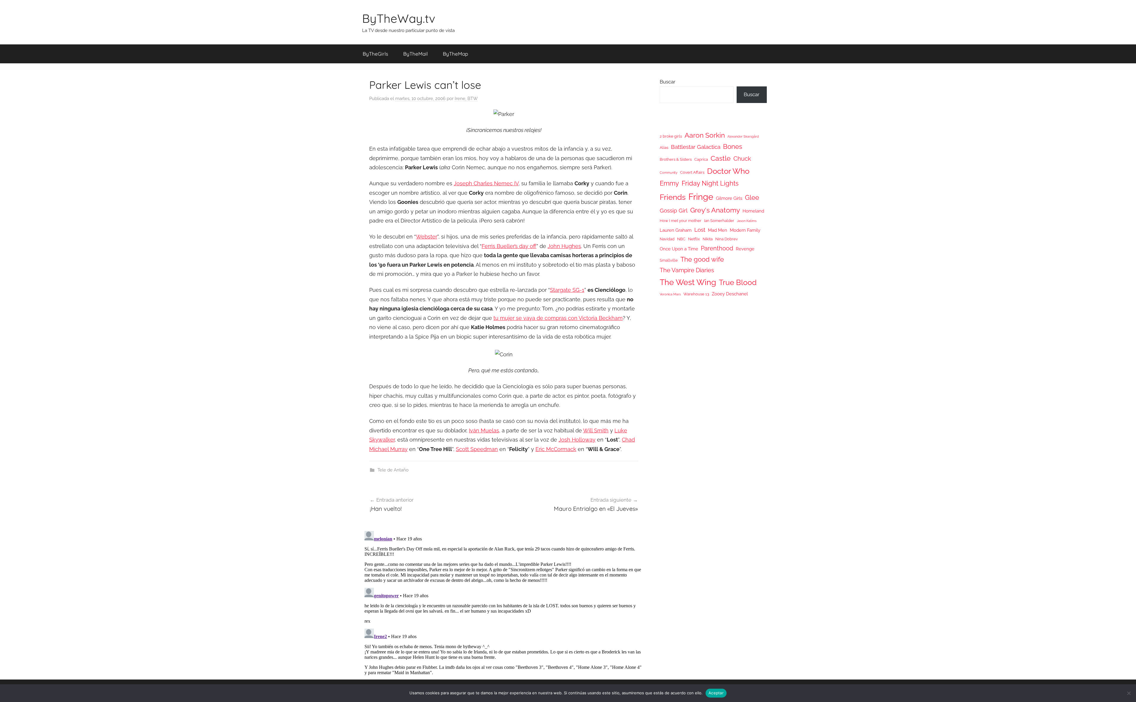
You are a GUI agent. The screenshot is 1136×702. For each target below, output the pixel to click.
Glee (752, 197)
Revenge (745, 249)
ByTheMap (455, 54)
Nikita (708, 239)
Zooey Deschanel (730, 294)
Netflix (694, 239)
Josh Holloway (577, 440)
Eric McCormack (555, 449)
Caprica (701, 159)
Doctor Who (728, 171)
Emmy (669, 183)
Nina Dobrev (726, 239)
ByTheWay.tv (398, 18)
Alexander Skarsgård (743, 136)
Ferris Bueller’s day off (509, 246)
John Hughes (564, 246)
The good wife (702, 259)
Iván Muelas (484, 430)
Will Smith (596, 430)
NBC (681, 239)
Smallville (669, 260)
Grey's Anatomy (715, 210)
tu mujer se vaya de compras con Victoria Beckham (558, 318)
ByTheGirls (375, 54)
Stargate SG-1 (567, 290)
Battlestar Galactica (695, 147)
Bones (732, 146)
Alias (664, 147)
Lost (699, 229)
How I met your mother (680, 220)
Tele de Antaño (393, 470)
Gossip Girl (674, 210)
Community (668, 172)
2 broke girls (671, 136)
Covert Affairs (692, 172)
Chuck (742, 158)
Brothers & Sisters (676, 159)
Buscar (667, 82)
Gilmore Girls (729, 198)
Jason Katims (746, 221)
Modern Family (745, 230)
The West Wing (688, 282)
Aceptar (716, 692)
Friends (673, 197)
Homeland (753, 211)
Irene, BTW (466, 98)
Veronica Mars (670, 294)
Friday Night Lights (710, 183)
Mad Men (717, 230)
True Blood (738, 282)
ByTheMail (415, 54)
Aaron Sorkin (705, 135)
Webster (426, 237)
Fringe (700, 196)
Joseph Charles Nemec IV (486, 183)
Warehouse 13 (696, 294)
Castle (721, 158)
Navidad (667, 239)
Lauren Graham (676, 230)
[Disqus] (504, 603)
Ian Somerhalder (719, 220)
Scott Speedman (477, 449)
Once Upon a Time (679, 249)
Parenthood (717, 248)
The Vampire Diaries (687, 270)
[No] (1129, 693)
